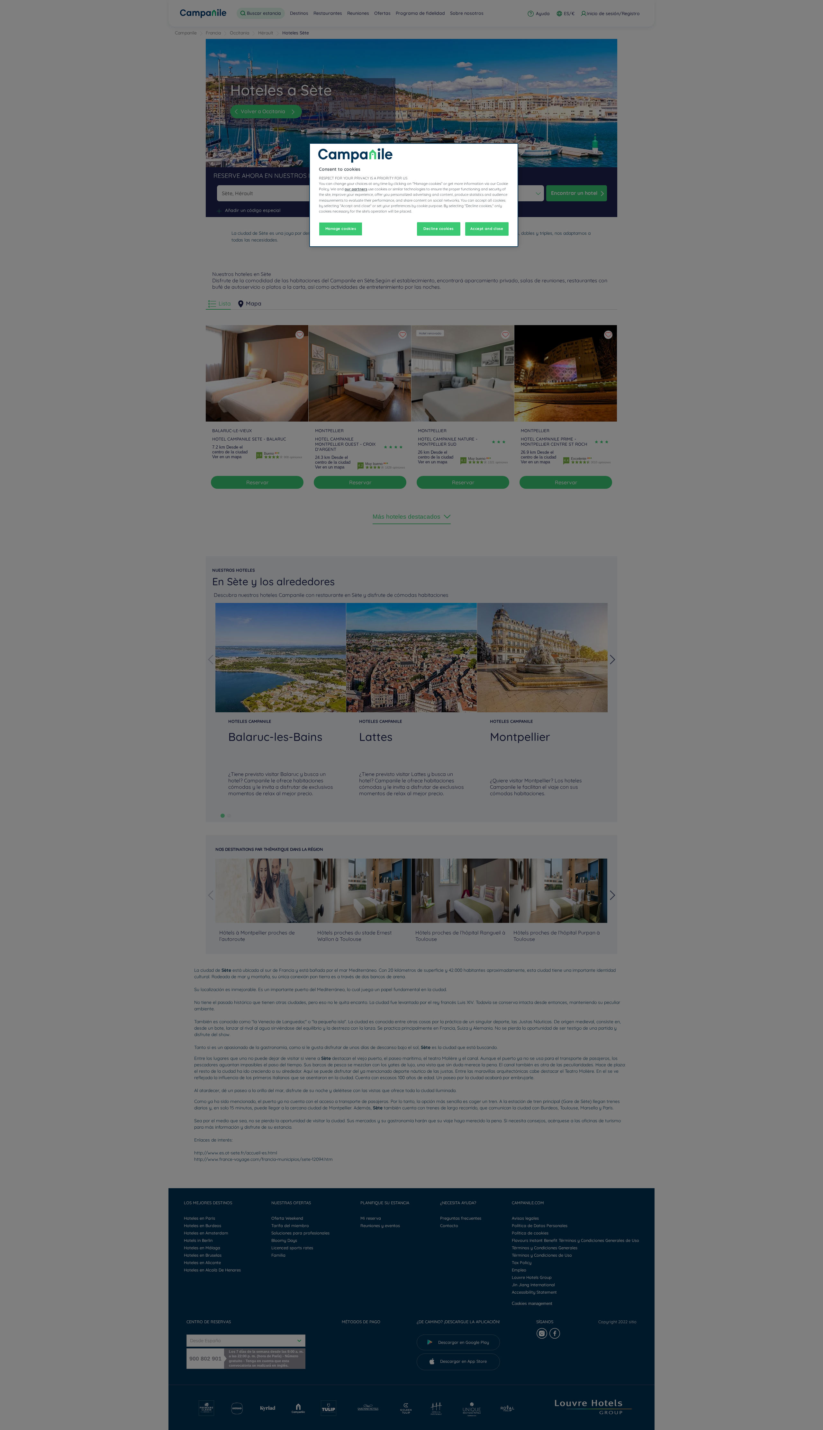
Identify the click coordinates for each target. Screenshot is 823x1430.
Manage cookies (340, 228)
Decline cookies (438, 228)
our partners (356, 189)
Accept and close (486, 228)
